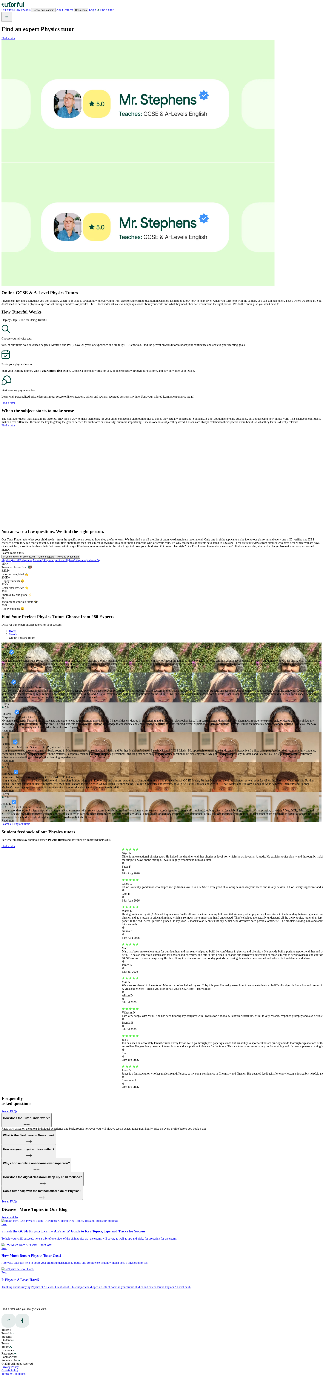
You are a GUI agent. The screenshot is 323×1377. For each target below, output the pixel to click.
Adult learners (65, 9)
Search (13, 634)
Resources (81, 10)
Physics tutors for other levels (19, 556)
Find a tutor (8, 38)
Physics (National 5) (88, 560)
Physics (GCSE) (11, 560)
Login (92, 9)
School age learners (43, 10)
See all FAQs (9, 1111)
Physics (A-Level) (33, 560)
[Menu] (6, 17)
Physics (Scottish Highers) (60, 560)
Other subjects (46, 556)
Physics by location (68, 556)
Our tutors (7, 9)
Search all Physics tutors (15, 823)
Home (12, 631)
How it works (22, 9)
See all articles (9, 1217)
